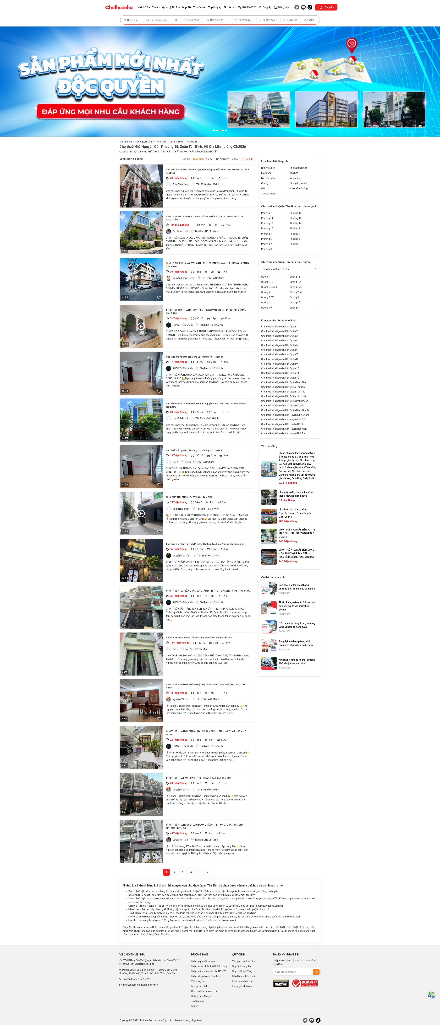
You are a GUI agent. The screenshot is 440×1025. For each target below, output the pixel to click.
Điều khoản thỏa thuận (244, 976)
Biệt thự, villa (268, 178)
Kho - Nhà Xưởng (299, 188)
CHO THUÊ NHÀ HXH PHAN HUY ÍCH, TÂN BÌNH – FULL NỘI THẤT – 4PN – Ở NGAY (206, 733)
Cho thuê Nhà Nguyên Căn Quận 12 (280, 377)
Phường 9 (266, 249)
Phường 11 (267, 218)
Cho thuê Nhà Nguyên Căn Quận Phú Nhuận (284, 401)
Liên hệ (195, 1006)
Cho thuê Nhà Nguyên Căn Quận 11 (280, 373)
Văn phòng (295, 178)
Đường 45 (295, 302)
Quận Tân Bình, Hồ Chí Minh (199, 462)
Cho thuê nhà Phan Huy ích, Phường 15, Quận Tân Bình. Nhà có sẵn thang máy (205, 544)
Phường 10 (295, 213)
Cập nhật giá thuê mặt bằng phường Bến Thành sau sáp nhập (297, 587)
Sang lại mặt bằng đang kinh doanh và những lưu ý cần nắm (296, 643)
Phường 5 (266, 238)
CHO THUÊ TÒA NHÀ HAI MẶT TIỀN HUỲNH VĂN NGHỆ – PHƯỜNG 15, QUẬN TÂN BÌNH (206, 312)
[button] (214, 130)
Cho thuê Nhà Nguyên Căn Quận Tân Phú (283, 391)
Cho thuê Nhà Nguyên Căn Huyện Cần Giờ (283, 419)
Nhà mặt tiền (268, 167)
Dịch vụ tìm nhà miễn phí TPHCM (208, 971)
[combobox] (289, 269)
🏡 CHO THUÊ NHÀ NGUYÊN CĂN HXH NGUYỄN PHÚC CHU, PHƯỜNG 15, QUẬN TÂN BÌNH (207, 265)
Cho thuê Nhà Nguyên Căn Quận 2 (279, 331)
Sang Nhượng (268, 193)
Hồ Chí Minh (161, 141)
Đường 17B (296, 287)
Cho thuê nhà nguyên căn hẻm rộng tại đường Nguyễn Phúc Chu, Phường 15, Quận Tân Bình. (207, 171)
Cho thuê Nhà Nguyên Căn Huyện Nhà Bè (283, 433)
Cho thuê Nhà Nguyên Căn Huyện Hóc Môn (284, 428)
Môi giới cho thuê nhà (243, 961)
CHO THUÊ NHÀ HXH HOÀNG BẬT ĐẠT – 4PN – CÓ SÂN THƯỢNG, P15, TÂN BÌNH (205, 686)
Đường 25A (296, 292)
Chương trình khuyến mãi (204, 991)
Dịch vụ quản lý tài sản (203, 961)
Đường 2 (265, 292)
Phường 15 (192, 141)
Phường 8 (295, 244)
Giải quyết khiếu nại (242, 986)
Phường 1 (266, 213)
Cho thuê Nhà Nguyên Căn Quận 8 (279, 359)
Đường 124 (295, 281)
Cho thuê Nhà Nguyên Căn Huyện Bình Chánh (285, 414)
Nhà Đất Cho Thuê (148, 7)
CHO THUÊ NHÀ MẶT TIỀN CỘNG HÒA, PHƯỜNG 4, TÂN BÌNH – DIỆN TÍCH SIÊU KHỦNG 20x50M (296, 553)
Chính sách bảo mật (243, 981)
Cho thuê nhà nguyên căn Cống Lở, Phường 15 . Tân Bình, (194, 356)
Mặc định (198, 159)
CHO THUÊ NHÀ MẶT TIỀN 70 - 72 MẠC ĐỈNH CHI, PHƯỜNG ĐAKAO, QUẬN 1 (297, 533)
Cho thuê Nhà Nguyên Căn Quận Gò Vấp (282, 405)
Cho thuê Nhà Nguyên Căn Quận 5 (279, 345)
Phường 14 (295, 223)
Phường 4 (295, 233)
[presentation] (6, 81)
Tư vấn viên (199, 7)
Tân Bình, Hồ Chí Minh (207, 184)
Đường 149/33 (269, 287)
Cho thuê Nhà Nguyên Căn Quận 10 (280, 368)
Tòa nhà (294, 173)
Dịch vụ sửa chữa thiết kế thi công (209, 966)
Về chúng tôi (197, 981)
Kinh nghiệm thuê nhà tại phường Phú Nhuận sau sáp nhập (297, 661)
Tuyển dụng (214, 7)
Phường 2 (295, 228)
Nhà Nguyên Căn (143, 141)
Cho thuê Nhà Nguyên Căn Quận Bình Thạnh (285, 410)
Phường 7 (266, 244)
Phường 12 (295, 218)
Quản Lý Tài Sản (171, 7)
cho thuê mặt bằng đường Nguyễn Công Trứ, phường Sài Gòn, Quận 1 (295, 513)
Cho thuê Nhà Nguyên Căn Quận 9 (279, 363)
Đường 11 (295, 276)
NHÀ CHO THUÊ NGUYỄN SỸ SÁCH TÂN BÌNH (189, 497)
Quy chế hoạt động (242, 971)
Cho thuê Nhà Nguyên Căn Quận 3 (279, 335)
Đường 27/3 (267, 297)
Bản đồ (249, 159)
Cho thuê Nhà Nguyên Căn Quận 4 (279, 340)
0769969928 (144, 979)
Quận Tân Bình (177, 141)
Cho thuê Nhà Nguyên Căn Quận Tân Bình (283, 396)
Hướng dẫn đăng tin (201, 996)
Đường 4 (265, 302)
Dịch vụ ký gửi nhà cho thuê (205, 976)
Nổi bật (209, 159)
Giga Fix (186, 7)
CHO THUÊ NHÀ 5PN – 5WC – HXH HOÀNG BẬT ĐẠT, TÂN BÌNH (199, 778)
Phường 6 (295, 238)
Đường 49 (266, 307)
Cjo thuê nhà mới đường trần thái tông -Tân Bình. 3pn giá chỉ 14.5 (199, 637)
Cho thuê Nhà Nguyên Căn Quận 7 (279, 354)
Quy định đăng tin (241, 966)
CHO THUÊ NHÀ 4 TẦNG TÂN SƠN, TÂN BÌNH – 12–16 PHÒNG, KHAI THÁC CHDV (208, 590)
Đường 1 (265, 276)
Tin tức (227, 7)
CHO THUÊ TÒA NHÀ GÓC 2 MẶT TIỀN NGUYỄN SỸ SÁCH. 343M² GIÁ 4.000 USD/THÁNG (204, 218)
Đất (263, 188)
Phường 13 (267, 223)
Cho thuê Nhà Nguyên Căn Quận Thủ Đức (283, 387)
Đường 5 (294, 307)
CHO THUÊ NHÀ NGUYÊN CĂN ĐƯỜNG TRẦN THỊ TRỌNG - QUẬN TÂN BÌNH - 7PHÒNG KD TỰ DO (206, 827)
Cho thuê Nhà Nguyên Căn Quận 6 (279, 349)
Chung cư (266, 183)
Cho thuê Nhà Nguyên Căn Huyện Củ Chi (282, 424)
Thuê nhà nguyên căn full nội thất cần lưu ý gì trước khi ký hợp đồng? (297, 606)
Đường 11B (267, 281)
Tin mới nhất (222, 159)
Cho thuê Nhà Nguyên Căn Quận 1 (279, 326)
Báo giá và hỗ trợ (200, 986)
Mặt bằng (266, 173)
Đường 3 (294, 297)
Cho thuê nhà (125, 141)
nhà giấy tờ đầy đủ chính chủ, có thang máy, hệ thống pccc (296, 494)
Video (235, 159)
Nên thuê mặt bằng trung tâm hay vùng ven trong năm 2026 (297, 625)
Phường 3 (266, 233)
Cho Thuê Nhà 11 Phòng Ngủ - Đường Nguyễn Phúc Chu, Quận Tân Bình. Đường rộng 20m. (206, 405)
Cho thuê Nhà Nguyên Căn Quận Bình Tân (283, 382)
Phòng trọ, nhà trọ (299, 183)
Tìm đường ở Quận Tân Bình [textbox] (276, 269)
